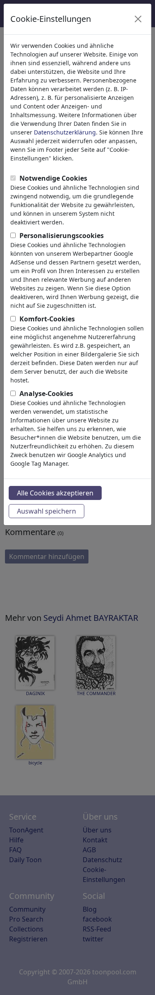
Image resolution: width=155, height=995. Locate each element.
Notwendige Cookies (53, 178)
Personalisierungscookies (61, 235)
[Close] (138, 19)
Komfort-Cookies (47, 318)
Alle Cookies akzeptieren (55, 493)
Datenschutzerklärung (65, 132)
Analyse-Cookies (46, 393)
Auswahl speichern (46, 511)
